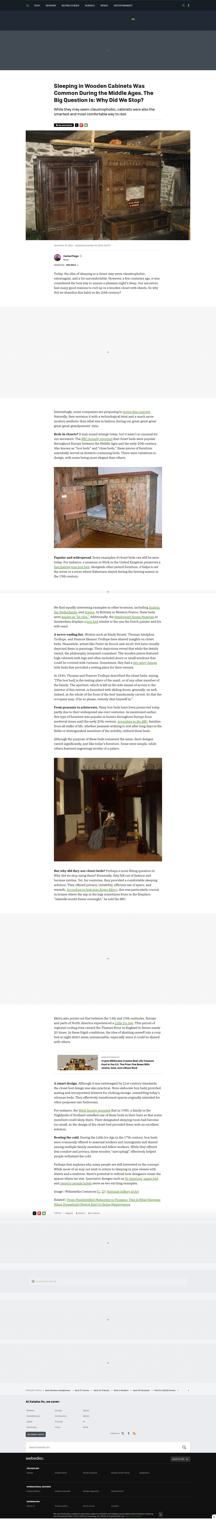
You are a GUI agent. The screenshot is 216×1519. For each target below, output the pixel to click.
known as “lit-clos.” (75, 617)
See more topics (35, 1434)
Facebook (188, 5)
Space (104, 5)
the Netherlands (65, 612)
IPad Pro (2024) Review (165, 1390)
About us (31, 1505)
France (89, 612)
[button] (72, 256)
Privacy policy (61, 1505)
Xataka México (33, 1491)
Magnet (69, 1213)
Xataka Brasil (117, 1491)
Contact (115, 1505)
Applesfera (144, 1472)
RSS (134, 1432)
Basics (86, 1415)
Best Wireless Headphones (58, 1390)
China (57, 1427)
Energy (58, 1410)
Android (59, 1421)
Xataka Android (90, 1472)
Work (85, 1427)
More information (133, 1516)
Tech (37, 5)
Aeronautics (61, 1415)
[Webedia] (35, 1458)
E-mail (86, 125)
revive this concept (136, 412)
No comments (65, 125)
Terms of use (89, 1505)
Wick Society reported (94, 1110)
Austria (154, 607)
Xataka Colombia (62, 1491)
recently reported (97, 439)
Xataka (30, 1472)
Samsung (31, 1427)
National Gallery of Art (123, 1191)
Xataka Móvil (61, 1472)
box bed (92, 621)
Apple (29, 1421)
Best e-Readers (121, 1390)
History (81, 1213)
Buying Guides (70, 5)
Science (90, 5)
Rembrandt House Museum (134, 617)
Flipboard (81, 125)
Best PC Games (82, 1390)
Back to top (178, 1459)
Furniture (95, 1213)
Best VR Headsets (141, 1390)
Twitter (183, 5)
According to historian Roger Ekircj (92, 890)
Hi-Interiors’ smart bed (141, 1178)
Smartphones (33, 1415)
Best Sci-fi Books (102, 1390)
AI (84, 1421)
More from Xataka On (110, 1057)
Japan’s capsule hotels (76, 1183)
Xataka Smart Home (120, 1472)
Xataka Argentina (91, 1491)
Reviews (51, 5)
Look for (184, 1447)
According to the (132, 721)
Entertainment (123, 5)
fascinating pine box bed (71, 567)
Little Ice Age (124, 1023)
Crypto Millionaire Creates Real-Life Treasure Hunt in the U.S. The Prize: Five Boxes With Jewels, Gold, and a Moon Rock (127, 1064)
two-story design (145, 663)
